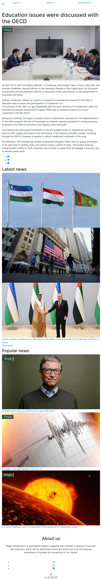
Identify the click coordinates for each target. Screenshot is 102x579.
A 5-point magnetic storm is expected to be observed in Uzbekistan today (39, 527)
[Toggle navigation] (96, 3)
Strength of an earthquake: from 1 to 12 (22, 469)
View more (7, 345)
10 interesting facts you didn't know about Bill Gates (28, 410)
